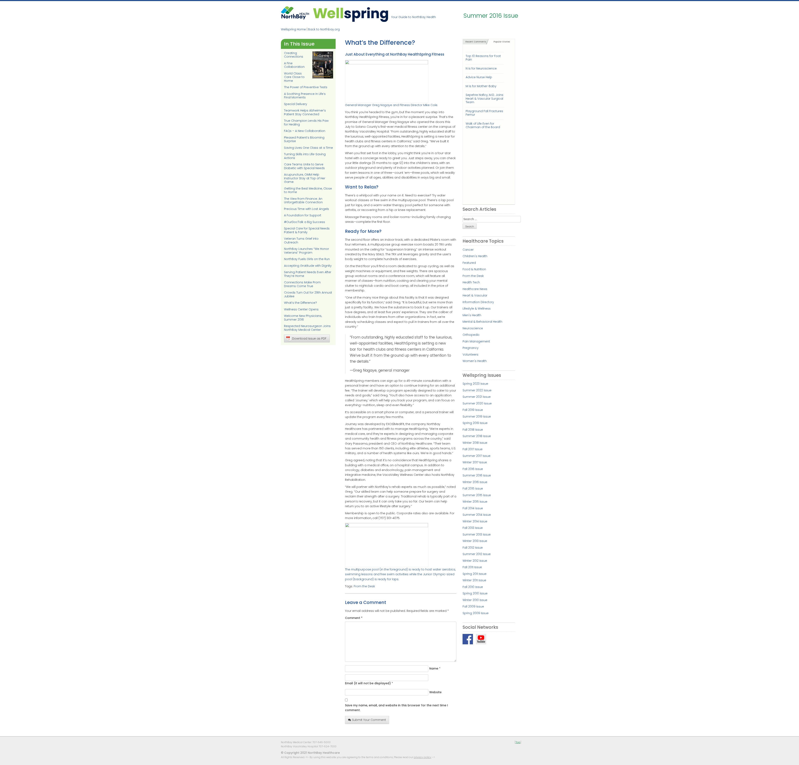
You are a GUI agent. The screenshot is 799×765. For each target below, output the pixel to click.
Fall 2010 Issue (473, 587)
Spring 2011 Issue (474, 574)
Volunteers (470, 354)
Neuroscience (473, 328)
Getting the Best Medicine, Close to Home (308, 190)
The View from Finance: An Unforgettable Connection (303, 201)
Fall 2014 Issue (473, 508)
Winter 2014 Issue (475, 521)
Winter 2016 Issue (475, 482)
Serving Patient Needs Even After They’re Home (307, 274)
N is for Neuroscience (481, 68)
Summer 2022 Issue (477, 390)
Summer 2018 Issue (477, 436)
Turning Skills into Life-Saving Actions (305, 156)
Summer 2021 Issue (477, 397)
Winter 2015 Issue (475, 502)
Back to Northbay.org (324, 29)
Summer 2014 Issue (477, 515)
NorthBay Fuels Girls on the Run (307, 259)
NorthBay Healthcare (295, 14)
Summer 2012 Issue (477, 554)
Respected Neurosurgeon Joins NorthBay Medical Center (307, 328)
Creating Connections (293, 55)
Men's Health (472, 315)
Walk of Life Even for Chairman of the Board (483, 125)
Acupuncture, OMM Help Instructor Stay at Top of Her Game (304, 178)
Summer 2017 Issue (476, 456)
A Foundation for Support (302, 215)
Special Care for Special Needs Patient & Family (307, 230)
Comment (353, 618)
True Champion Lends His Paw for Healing (306, 122)
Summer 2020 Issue (477, 403)
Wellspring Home (293, 29)
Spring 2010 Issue (475, 593)
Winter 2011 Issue (474, 580)
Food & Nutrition (474, 269)
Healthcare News (475, 289)
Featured (469, 263)
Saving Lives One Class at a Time (308, 148)
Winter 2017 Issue (475, 462)
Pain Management (476, 341)
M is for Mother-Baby (481, 86)
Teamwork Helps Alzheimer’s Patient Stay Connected (305, 112)
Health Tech (471, 282)
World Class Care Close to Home (294, 77)
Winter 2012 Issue (475, 561)
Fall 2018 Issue (473, 430)
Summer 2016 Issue (477, 475)
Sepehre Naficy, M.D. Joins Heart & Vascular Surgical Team (484, 98)
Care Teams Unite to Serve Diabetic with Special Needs (304, 166)
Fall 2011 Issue (472, 567)
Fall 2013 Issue (473, 528)
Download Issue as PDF (309, 338)
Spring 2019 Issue (475, 423)
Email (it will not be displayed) (368, 683)
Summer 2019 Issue (477, 416)
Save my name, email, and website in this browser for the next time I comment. (396, 707)
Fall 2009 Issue (473, 606)
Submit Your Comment (369, 720)
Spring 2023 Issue (475, 384)
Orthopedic (471, 335)
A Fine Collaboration (294, 65)
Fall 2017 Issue (473, 449)
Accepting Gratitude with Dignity (308, 266)
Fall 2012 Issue (473, 548)
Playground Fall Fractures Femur (484, 113)
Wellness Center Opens (301, 309)
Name (433, 668)
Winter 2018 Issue (475, 443)
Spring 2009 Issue (476, 613)
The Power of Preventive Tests (305, 87)
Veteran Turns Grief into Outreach (301, 240)
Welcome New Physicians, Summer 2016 (303, 318)
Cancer (468, 250)
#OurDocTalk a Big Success (304, 222)
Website (435, 692)
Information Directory (478, 302)
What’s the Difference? (300, 303)
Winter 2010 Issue (475, 600)
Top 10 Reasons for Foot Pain (483, 58)
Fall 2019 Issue (473, 410)
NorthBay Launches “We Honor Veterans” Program (306, 251)
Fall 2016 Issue (473, 469)
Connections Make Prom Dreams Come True (302, 284)
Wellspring (350, 14)
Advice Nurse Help (479, 77)
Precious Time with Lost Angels (306, 209)
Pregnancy (471, 348)
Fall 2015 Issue (473, 488)
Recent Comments (475, 41)
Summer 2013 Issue (477, 534)
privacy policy (422, 757)
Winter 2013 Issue (475, 541)
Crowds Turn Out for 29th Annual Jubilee (308, 294)
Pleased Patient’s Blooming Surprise (304, 139)
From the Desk (364, 586)
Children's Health (475, 256)
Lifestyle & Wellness (477, 308)
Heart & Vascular (475, 295)
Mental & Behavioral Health (482, 322)
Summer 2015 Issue (477, 495)
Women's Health (475, 361)
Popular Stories (502, 41)
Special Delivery (295, 104)
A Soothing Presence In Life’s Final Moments (305, 96)
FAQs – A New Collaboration (304, 131)
